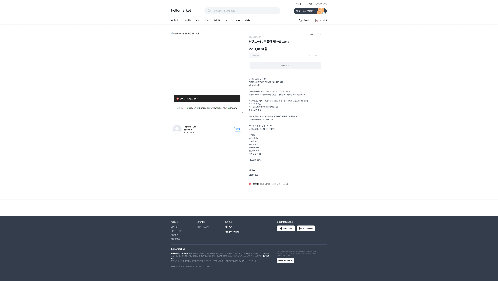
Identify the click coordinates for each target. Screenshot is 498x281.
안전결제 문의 (176, 239)
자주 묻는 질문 (176, 231)
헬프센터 (174, 222)
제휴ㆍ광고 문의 (203, 227)
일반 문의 (174, 235)
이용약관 (228, 227)
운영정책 (228, 222)
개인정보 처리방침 (232, 231)
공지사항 (174, 227)
